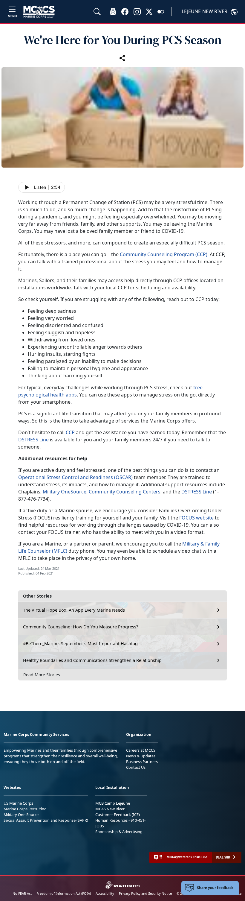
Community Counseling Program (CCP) (163, 254)
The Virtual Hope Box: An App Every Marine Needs (74, 610)
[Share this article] (122, 58)
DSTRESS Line (33, 439)
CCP (70, 432)
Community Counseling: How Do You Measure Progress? (80, 627)
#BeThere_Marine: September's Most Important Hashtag (80, 643)
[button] (124, 11)
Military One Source (21, 814)
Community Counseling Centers (124, 491)
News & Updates (140, 756)
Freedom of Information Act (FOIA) (63, 893)
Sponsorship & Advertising (119, 831)
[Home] (39, 11)
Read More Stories (41, 674)
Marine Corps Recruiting (25, 809)
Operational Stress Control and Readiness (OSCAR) (75, 477)
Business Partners (142, 761)
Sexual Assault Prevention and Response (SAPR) (46, 820)
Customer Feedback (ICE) (117, 814)
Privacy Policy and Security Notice (145, 893)
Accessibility (105, 893)
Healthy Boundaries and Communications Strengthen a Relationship (92, 660)
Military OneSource (64, 491)
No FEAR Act (22, 893)
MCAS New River (110, 809)
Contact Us (136, 767)
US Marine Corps (18, 803)
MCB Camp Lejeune (112, 803)
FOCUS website (196, 517)
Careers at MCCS (140, 750)
